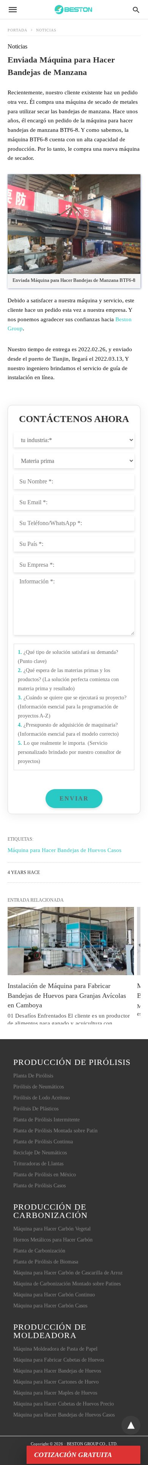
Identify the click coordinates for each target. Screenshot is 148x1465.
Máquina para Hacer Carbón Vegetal (52, 1229)
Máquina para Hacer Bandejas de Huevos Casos (64, 1415)
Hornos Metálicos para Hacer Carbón (53, 1240)
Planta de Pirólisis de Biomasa (45, 1262)
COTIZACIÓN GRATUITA (73, 1455)
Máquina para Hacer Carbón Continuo (54, 1295)
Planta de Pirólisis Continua (43, 1141)
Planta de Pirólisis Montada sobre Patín (55, 1131)
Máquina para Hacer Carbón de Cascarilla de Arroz (68, 1273)
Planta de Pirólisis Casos (39, 1185)
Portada (17, 30)
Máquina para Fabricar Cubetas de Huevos (58, 1360)
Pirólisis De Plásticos (35, 1109)
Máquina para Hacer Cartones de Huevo (56, 1382)
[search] (136, 9)
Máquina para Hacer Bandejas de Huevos (57, 1371)
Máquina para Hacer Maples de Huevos (55, 1393)
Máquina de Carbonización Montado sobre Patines (67, 1284)
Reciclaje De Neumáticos (40, 1152)
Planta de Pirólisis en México (44, 1174)
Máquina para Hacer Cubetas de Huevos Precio (63, 1404)
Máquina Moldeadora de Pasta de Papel (55, 1349)
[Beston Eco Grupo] (73, 9)
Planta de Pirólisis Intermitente (46, 1120)
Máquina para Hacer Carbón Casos (50, 1306)
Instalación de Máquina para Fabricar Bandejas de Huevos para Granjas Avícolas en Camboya (68, 995)
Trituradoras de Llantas (38, 1163)
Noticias (46, 30)
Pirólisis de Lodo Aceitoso (41, 1098)
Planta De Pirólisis (33, 1076)
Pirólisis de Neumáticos (38, 1087)
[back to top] (130, 1425)
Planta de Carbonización (39, 1251)
